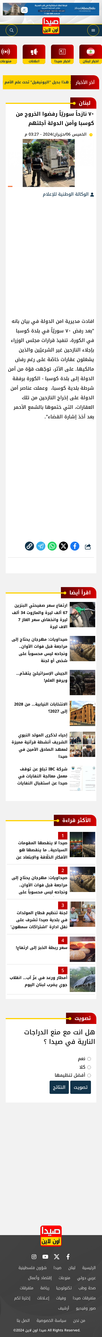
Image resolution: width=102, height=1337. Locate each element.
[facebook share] (74, 546)
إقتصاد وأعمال (40, 1278)
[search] (12, 30)
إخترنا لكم (22, 1298)
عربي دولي (86, 1278)
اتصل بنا (23, 1320)
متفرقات (26, 1288)
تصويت (81, 1087)
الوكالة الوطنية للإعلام (66, 194)
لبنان (71, 1268)
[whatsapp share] (52, 546)
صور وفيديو (86, 1308)
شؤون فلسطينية (32, 1268)
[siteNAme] (51, 26)
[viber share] (40, 546)
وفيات (61, 1298)
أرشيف (63, 1308)
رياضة (44, 1288)
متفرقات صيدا (84, 1298)
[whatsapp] (29, 546)
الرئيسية (89, 1268)
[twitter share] (63, 546)
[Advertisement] (51, 254)
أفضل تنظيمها (70, 1075)
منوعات (64, 1278)
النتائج (59, 1087)
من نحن (79, 1320)
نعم (81, 1058)
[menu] (93, 30)
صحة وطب (87, 1288)
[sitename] (51, 1236)
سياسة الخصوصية (51, 1320)
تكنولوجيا (64, 1288)
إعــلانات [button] (43, 1298)
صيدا (57, 1268)
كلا (82, 1067)
